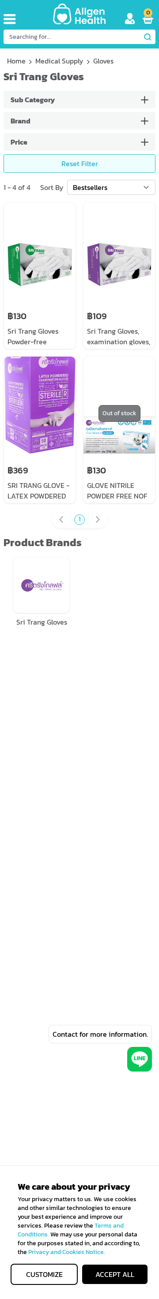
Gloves (103, 61)
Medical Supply (59, 61)
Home (16, 61)
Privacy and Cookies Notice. (66, 1252)
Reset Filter (79, 163)
